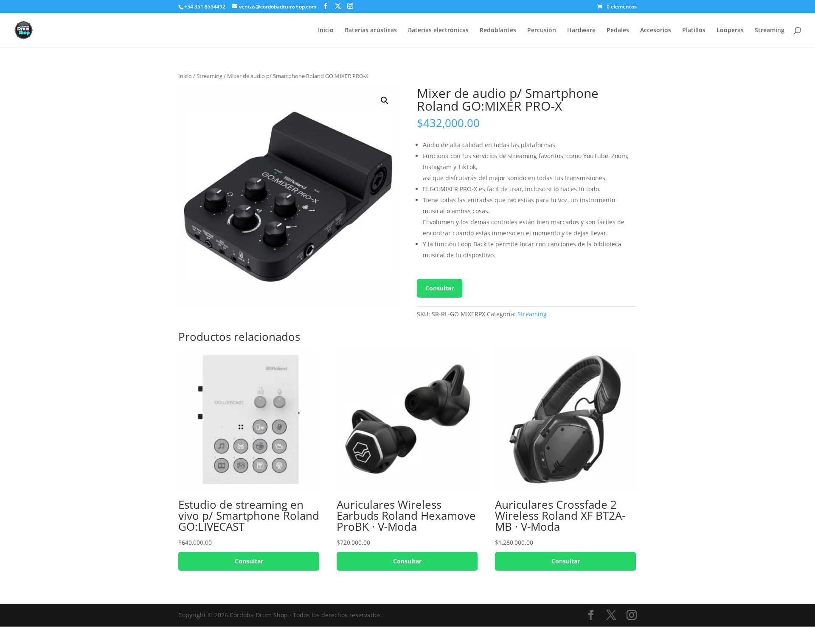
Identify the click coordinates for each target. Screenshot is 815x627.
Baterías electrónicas (438, 30)
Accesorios (655, 30)
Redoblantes (498, 30)
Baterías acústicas (371, 30)
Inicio (326, 30)
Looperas (730, 30)
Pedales (618, 30)
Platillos (693, 30)
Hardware (581, 30)
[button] (384, 100)
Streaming (769, 30)
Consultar (439, 288)
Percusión (541, 30)
